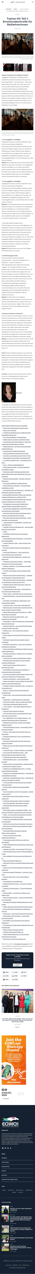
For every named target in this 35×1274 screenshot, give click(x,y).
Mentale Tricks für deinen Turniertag (13, 711)
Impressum (25, 1265)
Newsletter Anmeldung (9, 1179)
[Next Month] (22, 1093)
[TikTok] (10, 1148)
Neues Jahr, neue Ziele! (9, 430)
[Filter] (3, 1090)
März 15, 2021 (17, 28)
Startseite (8, 9)
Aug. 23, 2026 (13, 1212)
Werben (4, 1158)
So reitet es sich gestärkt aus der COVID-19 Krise (17, 455)
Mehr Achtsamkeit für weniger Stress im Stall (15, 453)
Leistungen (5, 1162)
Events (4, 1171)
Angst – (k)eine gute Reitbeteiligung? (13, 465)
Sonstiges (17, 1016)
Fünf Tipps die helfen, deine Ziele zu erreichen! (16, 803)
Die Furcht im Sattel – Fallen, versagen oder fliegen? (17, 702)
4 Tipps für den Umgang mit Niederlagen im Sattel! (17, 658)
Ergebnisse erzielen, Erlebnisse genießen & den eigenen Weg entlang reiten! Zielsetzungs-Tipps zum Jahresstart (16, 474)
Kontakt (4, 1175)
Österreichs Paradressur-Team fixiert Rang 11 (21, 1238)
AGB (19, 1265)
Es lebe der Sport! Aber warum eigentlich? (14, 757)
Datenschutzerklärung (17, 1267)
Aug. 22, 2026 (17, 1024)
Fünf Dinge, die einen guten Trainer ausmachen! (16, 801)
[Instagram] (5, 1148)
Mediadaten (6, 1166)
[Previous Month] (19, 1093)
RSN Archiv (20, 1190)
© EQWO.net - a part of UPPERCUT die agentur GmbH (17, 1260)
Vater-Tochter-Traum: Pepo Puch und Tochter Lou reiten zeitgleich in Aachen (21, 1229)
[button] (15, 1027)
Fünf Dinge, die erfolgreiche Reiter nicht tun (15, 704)
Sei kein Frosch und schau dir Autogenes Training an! (18, 824)
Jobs (4, 1190)
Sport (14, 1192)
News (15, 9)
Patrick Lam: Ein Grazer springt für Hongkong (21, 1209)
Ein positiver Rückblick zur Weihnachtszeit (15, 483)
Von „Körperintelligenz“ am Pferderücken (14, 437)
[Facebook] (3, 1148)
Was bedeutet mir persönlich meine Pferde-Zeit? (16, 458)
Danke (5, 531)
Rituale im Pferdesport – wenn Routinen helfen (16, 679)
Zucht (21, 1192)
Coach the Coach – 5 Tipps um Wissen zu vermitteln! (18, 750)
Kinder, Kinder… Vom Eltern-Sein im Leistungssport (17, 594)
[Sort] (6, 1090)
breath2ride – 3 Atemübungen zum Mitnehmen (16, 699)
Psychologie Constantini (21, 944)
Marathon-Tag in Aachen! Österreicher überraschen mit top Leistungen (20, 1247)
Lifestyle (17, 14)
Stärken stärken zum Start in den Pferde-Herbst (16, 439)
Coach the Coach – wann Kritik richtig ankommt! (16, 605)
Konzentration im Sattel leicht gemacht (14, 451)
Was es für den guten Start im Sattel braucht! (15, 428)
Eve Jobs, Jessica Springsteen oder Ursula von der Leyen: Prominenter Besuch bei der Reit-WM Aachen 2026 (17, 1020)
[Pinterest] (8, 1148)
